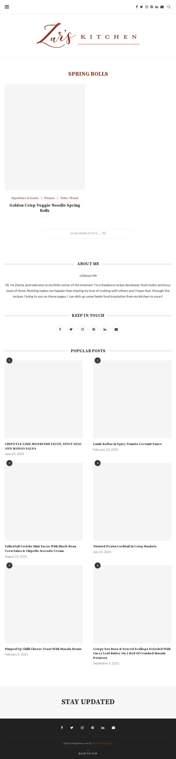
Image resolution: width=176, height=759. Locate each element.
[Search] (169, 6)
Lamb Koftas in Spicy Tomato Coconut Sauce (127, 444)
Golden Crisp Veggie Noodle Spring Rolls (44, 208)
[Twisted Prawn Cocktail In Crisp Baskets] (132, 502)
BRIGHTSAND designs (102, 743)
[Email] (162, 6)
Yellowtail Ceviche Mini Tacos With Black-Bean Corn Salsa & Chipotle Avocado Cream (40, 548)
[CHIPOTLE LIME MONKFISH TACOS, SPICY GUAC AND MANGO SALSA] (44, 399)
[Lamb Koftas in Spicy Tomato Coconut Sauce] (132, 399)
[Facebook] (137, 6)
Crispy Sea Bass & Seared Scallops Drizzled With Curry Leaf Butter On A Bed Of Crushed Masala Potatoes (131, 653)
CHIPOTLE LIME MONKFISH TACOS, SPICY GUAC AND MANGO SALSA (43, 446)
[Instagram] (146, 6)
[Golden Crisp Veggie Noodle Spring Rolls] (45, 137)
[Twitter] (141, 6)
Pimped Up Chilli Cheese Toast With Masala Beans (43, 649)
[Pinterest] (151, 6)
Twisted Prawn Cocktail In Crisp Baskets (125, 546)
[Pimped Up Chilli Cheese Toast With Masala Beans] (44, 604)
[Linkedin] (156, 6)
